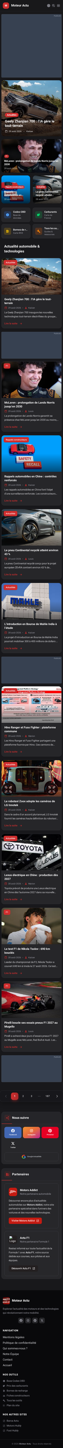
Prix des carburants (17, 1386)
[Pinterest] (35, 1320)
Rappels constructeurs (16, 439)
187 (48, 1096)
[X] (42, 1320)
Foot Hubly (13, 1430)
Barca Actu (13, 1421)
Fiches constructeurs (18, 1395)
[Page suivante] (57, 1096)
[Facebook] (21, 1320)
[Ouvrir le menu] (58, 5)
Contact (7, 1360)
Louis (30, 411)
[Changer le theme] (48, 5)
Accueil (7, 1365)
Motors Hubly (14, 1426)
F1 (7, 366)
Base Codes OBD (16, 1381)
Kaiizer (31, 307)
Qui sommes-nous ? (15, 1348)
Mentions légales (13, 1337)
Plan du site (13, 1405)
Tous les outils (14, 1400)
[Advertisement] (31, 45)
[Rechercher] (53, 5)
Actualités (10, 262)
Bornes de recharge (17, 1391)
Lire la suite (13, 323)
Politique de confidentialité (19, 1343)
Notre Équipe (11, 1354)
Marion (31, 736)
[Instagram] (28, 1320)
